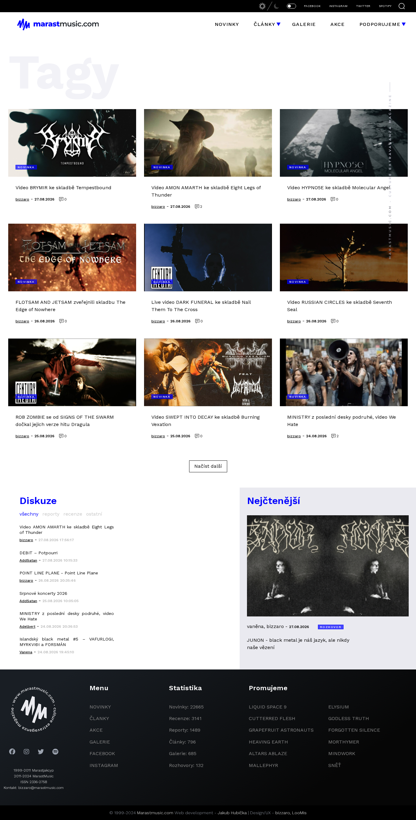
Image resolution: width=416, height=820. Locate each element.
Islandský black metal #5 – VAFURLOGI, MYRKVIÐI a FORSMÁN (66, 642)
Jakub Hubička (232, 812)
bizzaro (282, 812)
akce (96, 730)
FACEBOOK (312, 6)
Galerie (304, 24)
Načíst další (208, 466)
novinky (100, 707)
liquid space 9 (268, 707)
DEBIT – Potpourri (38, 552)
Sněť (334, 765)
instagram (104, 765)
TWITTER (363, 6)
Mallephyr (263, 765)
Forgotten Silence (354, 730)
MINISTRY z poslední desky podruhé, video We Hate (66, 616)
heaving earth (268, 742)
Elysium (338, 707)
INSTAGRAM (338, 6)
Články (264, 24)
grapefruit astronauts (281, 730)
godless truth (348, 718)
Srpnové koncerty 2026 (43, 593)
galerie (100, 742)
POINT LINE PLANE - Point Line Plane (58, 572)
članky (99, 718)
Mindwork (341, 753)
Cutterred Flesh (272, 718)
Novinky (227, 24)
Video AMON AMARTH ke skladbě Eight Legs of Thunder (66, 529)
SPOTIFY (385, 6)
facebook (102, 753)
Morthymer (343, 742)
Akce (337, 24)
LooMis (299, 812)
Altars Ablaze (268, 753)
